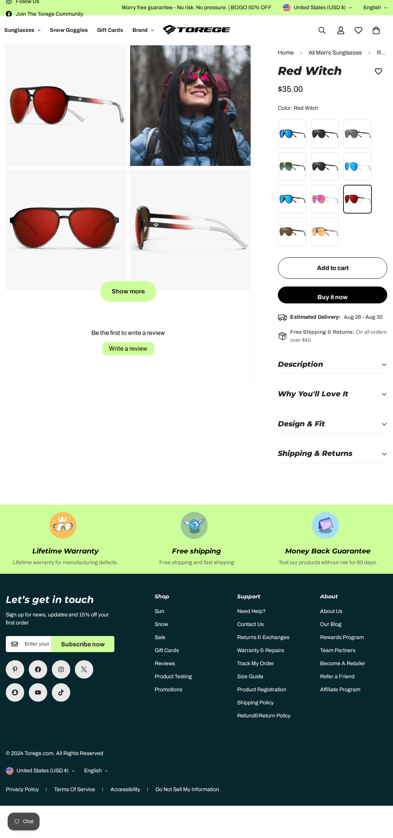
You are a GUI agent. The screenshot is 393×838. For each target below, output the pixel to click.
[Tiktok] (61, 692)
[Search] (322, 30)
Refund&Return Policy (264, 716)
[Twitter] (84, 669)
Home (286, 53)
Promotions (168, 689)
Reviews (165, 663)
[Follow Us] (61, 669)
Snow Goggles (69, 30)
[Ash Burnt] (292, 134)
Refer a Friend (337, 676)
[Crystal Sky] (357, 166)
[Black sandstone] (325, 166)
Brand (140, 30)
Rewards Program (342, 637)
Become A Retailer (342, 663)
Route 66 (324, 133)
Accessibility (125, 789)
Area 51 (357, 133)
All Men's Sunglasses (335, 53)
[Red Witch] (357, 199)
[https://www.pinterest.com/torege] (15, 669)
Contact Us (250, 624)
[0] (376, 30)
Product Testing (173, 676)
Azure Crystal (324, 199)
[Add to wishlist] (378, 71)
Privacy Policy (22, 789)
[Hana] (292, 231)
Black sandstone (324, 166)
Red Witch (357, 199)
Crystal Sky (357, 166)
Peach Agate (324, 231)
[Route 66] (325, 134)
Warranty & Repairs (260, 650)
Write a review (128, 348)
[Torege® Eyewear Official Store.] (196, 30)
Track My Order (255, 663)
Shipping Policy (255, 703)
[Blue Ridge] (292, 199)
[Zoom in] (112, 61)
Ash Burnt (292, 133)
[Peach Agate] (325, 231)
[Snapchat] (15, 692)
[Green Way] (292, 166)
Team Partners (337, 650)
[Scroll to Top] (378, 796)
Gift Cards (110, 30)
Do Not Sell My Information (187, 789)
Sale (160, 637)
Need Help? (251, 611)
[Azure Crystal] (325, 199)
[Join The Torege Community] (38, 669)
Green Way (292, 166)
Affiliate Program (340, 689)
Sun (159, 611)
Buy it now (332, 297)
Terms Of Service (74, 789)
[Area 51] (357, 134)
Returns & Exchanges (263, 637)
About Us (331, 611)
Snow (161, 624)
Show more (128, 291)
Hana (292, 231)
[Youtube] (38, 692)
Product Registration (261, 689)
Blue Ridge (292, 199)
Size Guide (250, 676)
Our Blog (331, 624)
